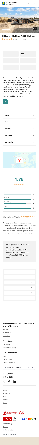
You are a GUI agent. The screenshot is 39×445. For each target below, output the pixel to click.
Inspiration (6, 336)
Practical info (7, 359)
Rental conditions (8, 430)
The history (6, 345)
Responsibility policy (9, 348)
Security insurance (9, 363)
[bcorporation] (15, 420)
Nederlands (6, 394)
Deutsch (5, 390)
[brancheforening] (10, 415)
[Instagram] (5, 381)
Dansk (5, 403)
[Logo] (9, 3)
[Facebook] (10, 381)
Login (4, 356)
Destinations (7, 333)
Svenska (5, 400)
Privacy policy (7, 424)
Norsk (4, 397)
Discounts (6, 330)
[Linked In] (15, 381)
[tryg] (8, 420)
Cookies (5, 427)
